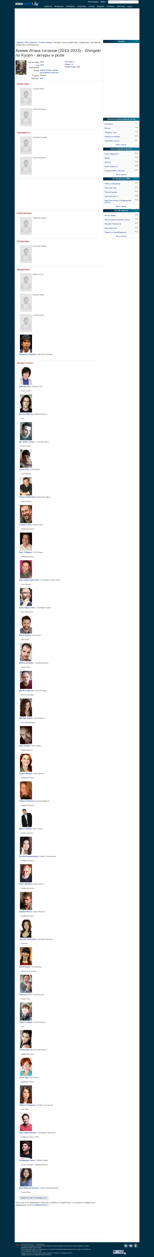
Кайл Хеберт (24, 746)
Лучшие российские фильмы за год (121, 119)
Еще (129, 6)
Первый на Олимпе (112, 137)
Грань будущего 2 (112, 154)
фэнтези (54, 72)
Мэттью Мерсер (26, 414)
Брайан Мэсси (25, 912)
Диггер (107, 158)
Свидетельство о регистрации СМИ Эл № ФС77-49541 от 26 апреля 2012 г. (47, 1253)
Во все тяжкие (110, 215)
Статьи (91, 6)
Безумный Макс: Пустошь (115, 171)
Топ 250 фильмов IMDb (121, 179)
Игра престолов (111, 228)
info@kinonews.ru (41, 1205)
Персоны (121, 6)
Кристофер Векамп (27, 1133)
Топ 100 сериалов (121, 210)
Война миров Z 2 (111, 166)
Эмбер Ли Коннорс (27, 1105)
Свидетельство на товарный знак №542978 (36, 1255)
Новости (48, 6)
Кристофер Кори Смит (29, 580)
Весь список (121, 145)
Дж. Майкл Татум (26, 442)
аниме (42, 70)
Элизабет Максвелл (28, 939)
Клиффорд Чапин (27, 1160)
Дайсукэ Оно (24, 386)
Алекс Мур (24, 1077)
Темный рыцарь (111, 192)
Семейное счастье (112, 141)
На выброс (109, 124)
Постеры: (69, 62)
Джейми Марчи (26, 718)
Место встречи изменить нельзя (117, 220)
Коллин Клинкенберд (28, 856)
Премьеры (59, 6)
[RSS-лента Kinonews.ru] (126, 1245)
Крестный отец (110, 188)
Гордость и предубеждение (115, 232)
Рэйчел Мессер (26, 1050)
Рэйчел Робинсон (27, 801)
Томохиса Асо (25, 994)
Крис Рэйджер (25, 552)
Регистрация (93, 2)
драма (55, 70)
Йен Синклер (25, 635)
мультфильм (45, 72)
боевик (49, 70)
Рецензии (81, 6)
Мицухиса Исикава (27, 354)
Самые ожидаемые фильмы (121, 149)
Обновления (40, 1244)
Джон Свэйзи (25, 829)
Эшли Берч (24, 469)
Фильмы (100, 6)
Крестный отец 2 (111, 196)
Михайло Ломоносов (113, 224)
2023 (42, 65)
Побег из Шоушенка (112, 184)
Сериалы (110, 6)
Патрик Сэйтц (25, 525)
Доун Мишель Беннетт (29, 1188)
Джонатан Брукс (26, 663)
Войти (103, 2)
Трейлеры (70, 6)
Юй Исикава (24, 967)
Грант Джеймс (25, 884)
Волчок (107, 128)
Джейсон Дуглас (26, 691)
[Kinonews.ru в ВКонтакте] (130, 1245)
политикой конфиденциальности (65, 1249)
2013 (42, 62)
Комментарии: (72, 67)
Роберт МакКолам (27, 497)
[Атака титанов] (21, 68)
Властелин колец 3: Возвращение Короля (118, 201)
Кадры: (69, 64)
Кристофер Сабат (27, 608)
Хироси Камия (25, 1022)
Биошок (108, 162)
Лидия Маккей (25, 773)
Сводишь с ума (111, 132)
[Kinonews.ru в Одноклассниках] (135, 1245)
